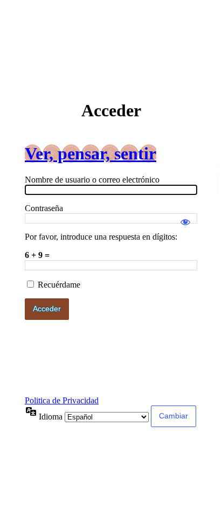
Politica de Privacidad (62, 400)
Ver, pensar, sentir (90, 153)
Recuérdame (59, 284)
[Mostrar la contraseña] (185, 217)
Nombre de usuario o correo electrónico (92, 179)
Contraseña (44, 208)
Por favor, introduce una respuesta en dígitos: (101, 236)
